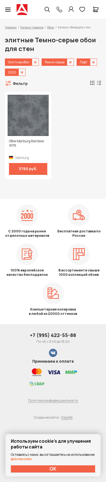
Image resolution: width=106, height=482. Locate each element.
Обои (50, 27)
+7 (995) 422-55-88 (53, 335)
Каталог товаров (31, 27)
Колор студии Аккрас (22, 9)
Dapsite (67, 417)
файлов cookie (21, 459)
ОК (53, 468)
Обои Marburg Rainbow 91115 (26, 143)
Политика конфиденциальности (53, 400)
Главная (11, 27)
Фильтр (20, 83)
